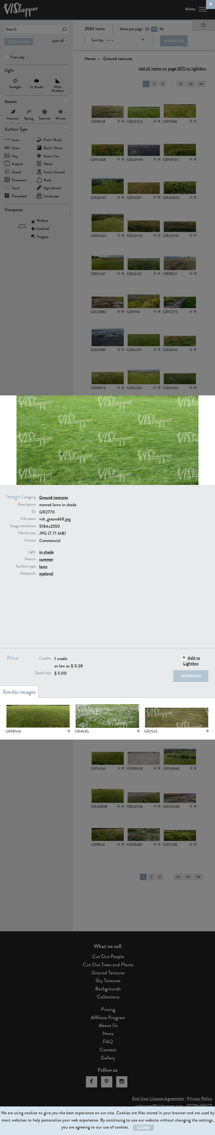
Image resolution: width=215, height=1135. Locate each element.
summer (46, 559)
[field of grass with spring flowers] (107, 716)
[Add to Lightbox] (69, 731)
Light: (32, 552)
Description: (27, 504)
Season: (30, 559)
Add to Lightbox (191, 660)
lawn (43, 566)
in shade (46, 552)
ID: (34, 512)
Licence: (30, 540)
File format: (27, 533)
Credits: (45, 658)
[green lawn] (38, 716)
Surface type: (26, 566)
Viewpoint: (28, 573)
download (191, 676)
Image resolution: (23, 526)
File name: (28, 519)
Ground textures (53, 497)
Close (143, 1128)
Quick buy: (43, 673)
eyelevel (46, 573)
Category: (28, 497)
